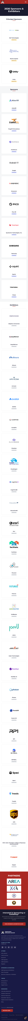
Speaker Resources (5, 993)
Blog (2, 1001)
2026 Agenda (4, 959)
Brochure (3, 957)
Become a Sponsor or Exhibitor (8, 974)
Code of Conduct (4, 1015)
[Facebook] (9, 947)
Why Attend (4, 953)
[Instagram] (12, 947)
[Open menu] (25, 2)
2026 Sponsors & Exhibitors (7, 970)
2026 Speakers (4, 961)
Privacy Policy (12, 1015)
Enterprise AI (4, 980)
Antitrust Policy (4, 1017)
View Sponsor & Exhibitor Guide (14, 924)
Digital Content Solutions (7, 999)
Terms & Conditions (19, 1015)
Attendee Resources (6, 991)
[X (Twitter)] (5, 947)
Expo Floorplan (4, 972)
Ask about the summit (25, 1018)
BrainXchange (10, 1007)
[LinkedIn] (2, 947)
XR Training (4, 982)
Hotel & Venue (4, 955)
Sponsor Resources (5, 995)
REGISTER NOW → (7, 1010)
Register (3, 964)
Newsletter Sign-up (5, 997)
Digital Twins (4, 985)
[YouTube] (15, 947)
